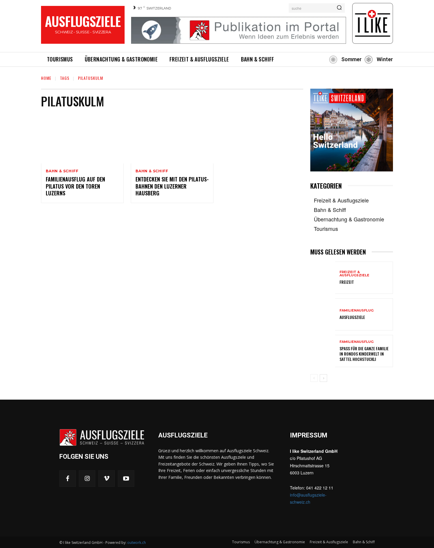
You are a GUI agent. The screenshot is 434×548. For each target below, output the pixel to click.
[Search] (339, 8)
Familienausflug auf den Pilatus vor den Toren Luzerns (75, 186)
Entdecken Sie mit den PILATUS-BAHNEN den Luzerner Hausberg (172, 186)
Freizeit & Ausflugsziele (354, 273)
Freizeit (347, 282)
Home (46, 78)
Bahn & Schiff (62, 171)
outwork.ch (136, 542)
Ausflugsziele (352, 317)
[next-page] (323, 378)
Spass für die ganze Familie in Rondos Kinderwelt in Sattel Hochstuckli (364, 353)
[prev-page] (314, 378)
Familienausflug (356, 310)
